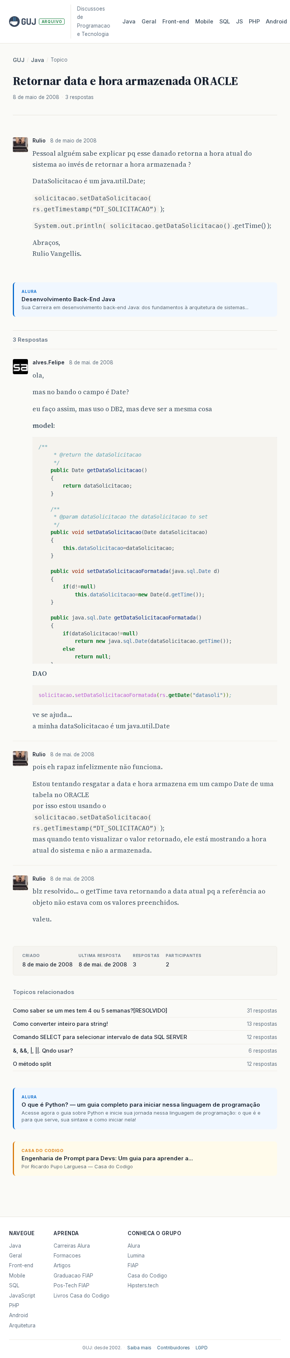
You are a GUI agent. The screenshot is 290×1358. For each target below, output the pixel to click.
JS (239, 21)
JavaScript (22, 1296)
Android (276, 21)
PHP (254, 21)
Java (129, 21)
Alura (134, 1246)
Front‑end (175, 21)
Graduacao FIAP (73, 1276)
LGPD (202, 1347)
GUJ (19, 60)
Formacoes (67, 1256)
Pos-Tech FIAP (71, 1285)
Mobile (204, 21)
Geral (149, 21)
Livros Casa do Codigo (82, 1296)
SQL (224, 21)
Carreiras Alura (72, 1246)
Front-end (21, 1265)
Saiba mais (139, 1347)
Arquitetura (22, 1325)
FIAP (133, 1265)
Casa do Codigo (147, 1276)
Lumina (136, 1256)
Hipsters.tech (143, 1285)
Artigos (62, 1265)
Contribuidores (173, 1347)
